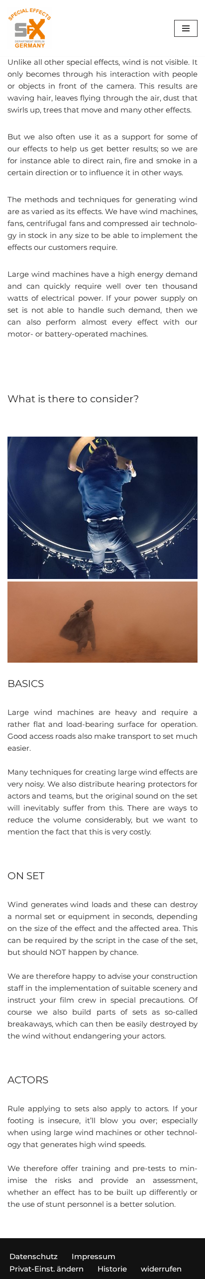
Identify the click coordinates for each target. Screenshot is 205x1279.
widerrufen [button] (161, 1269)
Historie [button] (112, 1269)
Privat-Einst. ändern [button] (46, 1269)
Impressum (93, 1256)
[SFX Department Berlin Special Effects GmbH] (29, 28)
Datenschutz (33, 1256)
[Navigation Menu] (186, 28)
